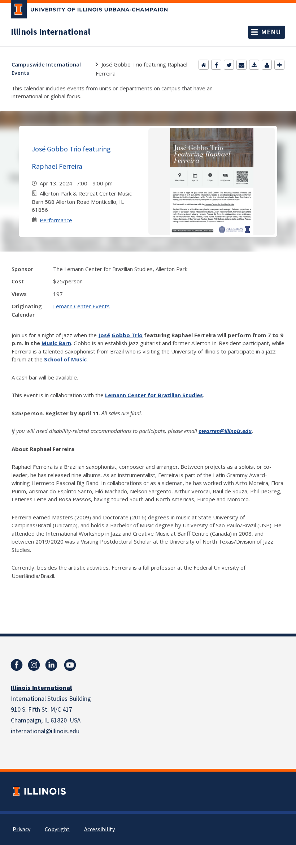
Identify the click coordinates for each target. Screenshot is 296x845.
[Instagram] (34, 665)
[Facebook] (216, 65)
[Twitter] (229, 65)
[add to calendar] (254, 65)
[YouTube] (70, 665)
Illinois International (50, 32)
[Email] (241, 65)
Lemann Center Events (81, 306)
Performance (56, 220)
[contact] (267, 65)
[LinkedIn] (51, 665)
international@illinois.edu (45, 731)
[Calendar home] (204, 65)
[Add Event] (279, 65)
